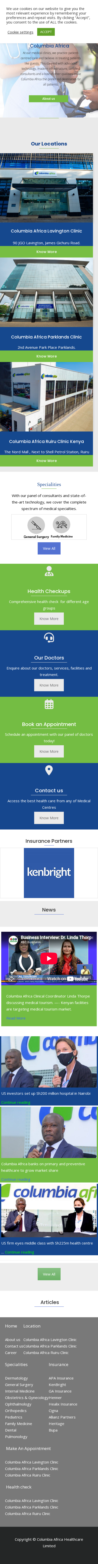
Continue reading (15, 1102)
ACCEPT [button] (46, 32)
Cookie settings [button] (20, 32)
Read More (16, 1018)
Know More (49, 618)
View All (49, 548)
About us (48, 98)
